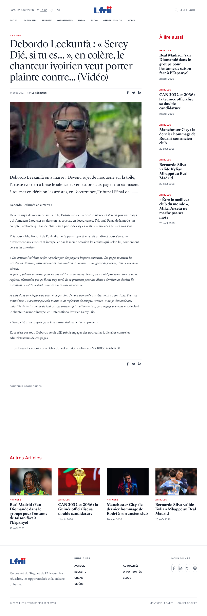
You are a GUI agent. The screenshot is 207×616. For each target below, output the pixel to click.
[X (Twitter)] (188, 568)
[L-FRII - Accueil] (103, 10)
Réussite (46, 20)
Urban (81, 20)
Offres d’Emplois (112, 20)
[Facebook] (173, 568)
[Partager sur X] (133, 93)
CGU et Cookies (187, 603)
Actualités (30, 20)
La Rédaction (39, 92)
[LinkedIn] (180, 568)
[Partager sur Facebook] (127, 93)
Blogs (94, 20)
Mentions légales (161, 603)
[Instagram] (195, 568)
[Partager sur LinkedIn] (140, 93)
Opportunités (65, 20)
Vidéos (131, 20)
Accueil (14, 20)
